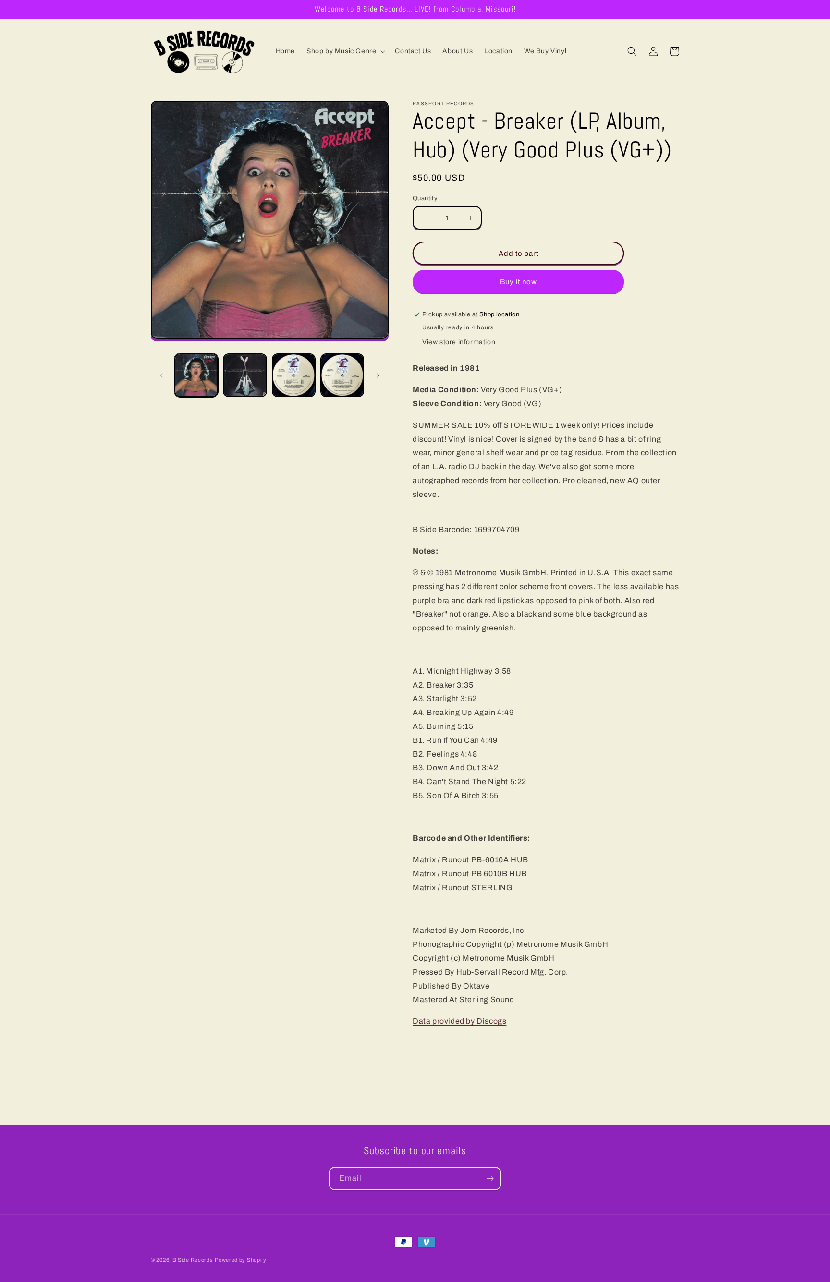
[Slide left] (161, 375)
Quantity (425, 198)
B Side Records (192, 1260)
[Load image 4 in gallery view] (342, 375)
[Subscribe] (489, 1178)
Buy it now (518, 282)
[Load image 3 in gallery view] (294, 375)
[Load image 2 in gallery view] (245, 375)
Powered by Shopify (241, 1260)
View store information (458, 342)
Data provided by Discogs (459, 1021)
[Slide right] (378, 375)
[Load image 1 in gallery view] (196, 375)
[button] (345, 51)
